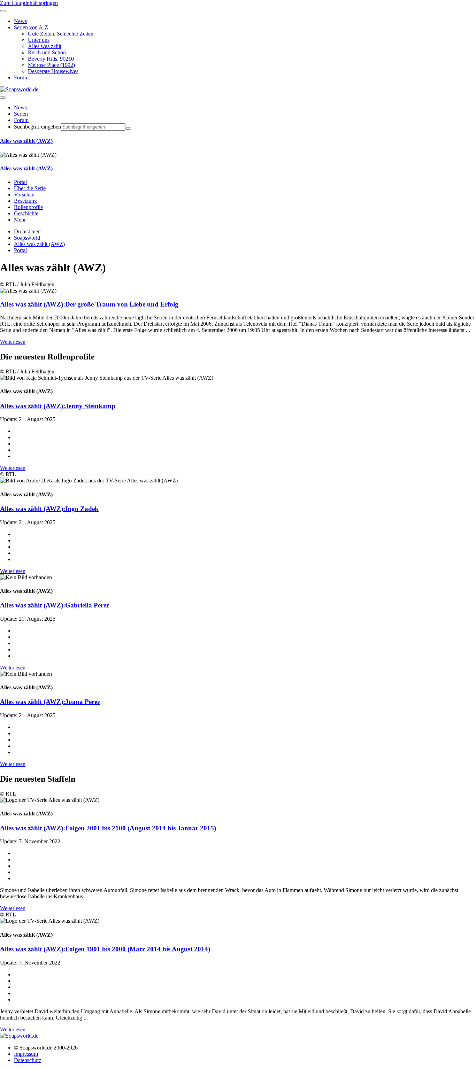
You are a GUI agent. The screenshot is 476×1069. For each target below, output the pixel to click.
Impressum (26, 1054)
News (20, 107)
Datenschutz (27, 1060)
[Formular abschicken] (128, 128)
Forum (21, 120)
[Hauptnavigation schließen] (3, 11)
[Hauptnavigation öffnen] (3, 97)
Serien (21, 114)
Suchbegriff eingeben (37, 127)
